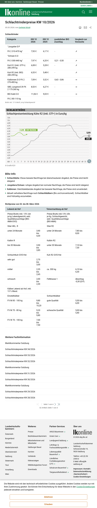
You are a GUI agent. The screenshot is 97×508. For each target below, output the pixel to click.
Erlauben (48, 504)
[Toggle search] (83, 12)
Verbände (31, 456)
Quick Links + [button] (86, 6)
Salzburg (8, 456)
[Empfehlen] (85, 27)
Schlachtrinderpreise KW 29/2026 (20, 391)
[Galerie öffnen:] (48, 136)
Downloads (32, 469)
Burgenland (9, 438)
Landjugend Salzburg (58, 441)
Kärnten (8, 443)
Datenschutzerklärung (82, 471)
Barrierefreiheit (80, 474)
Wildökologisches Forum (37, 465)
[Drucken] (80, 27)
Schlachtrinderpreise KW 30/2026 (20, 379)
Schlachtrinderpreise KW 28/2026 (20, 397)
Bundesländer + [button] (86, 2)
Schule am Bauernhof (58, 468)
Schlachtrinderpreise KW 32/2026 (20, 361)
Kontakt (87, 469)
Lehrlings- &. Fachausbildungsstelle (58, 446)
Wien (7, 474)
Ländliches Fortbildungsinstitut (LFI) (57, 461)
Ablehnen (48, 497)
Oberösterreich (11, 452)
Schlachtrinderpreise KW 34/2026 (20, 349)
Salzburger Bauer (30, 2)
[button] (90, 11)
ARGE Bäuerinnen (56, 432)
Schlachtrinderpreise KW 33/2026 (20, 355)
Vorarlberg (9, 470)
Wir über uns (10, 2)
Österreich (9, 434)
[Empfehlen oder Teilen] (90, 27)
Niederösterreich (11, 447)
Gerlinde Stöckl (24, 27)
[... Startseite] (28, 12)
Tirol (7, 465)
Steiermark (9, 461)
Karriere (19, 2)
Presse (41, 2)
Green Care (54, 436)
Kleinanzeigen (33, 461)
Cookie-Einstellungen (82, 477)
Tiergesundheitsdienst (58, 472)
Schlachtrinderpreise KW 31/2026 (20, 373)
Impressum (77, 469)
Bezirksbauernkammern (37, 436)
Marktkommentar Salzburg (17, 343)
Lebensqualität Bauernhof (55, 453)
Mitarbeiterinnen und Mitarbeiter (36, 442)
